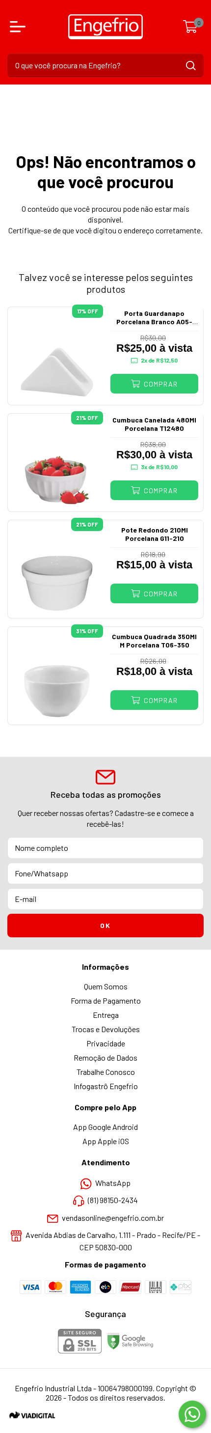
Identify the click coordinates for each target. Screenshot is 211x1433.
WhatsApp (113, 1182)
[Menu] (19, 26)
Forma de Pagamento (106, 1000)
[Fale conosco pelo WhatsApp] (192, 1414)
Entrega (106, 1014)
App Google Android (105, 1126)
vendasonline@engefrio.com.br (113, 1217)
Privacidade (105, 1043)
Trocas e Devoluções (106, 1029)
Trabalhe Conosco (106, 1071)
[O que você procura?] (191, 65)
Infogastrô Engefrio (106, 1086)
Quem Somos (106, 986)
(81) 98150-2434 (113, 1200)
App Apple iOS (105, 1141)
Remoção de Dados (105, 1057)
